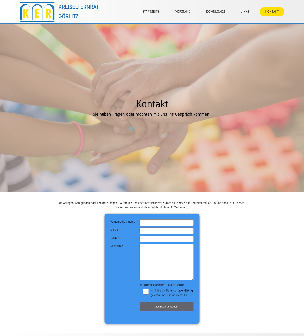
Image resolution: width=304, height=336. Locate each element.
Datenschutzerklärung (179, 290)
